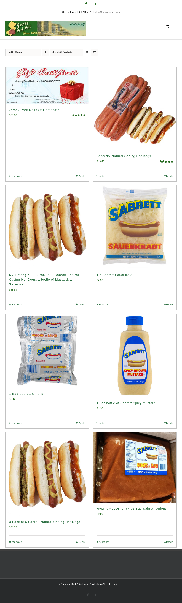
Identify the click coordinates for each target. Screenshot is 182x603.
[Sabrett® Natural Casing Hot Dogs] (134, 108)
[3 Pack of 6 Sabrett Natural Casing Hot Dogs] (47, 474)
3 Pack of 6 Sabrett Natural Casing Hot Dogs (44, 522)
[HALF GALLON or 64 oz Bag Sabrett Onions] (134, 467)
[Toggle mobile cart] (167, 26)
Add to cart (17, 176)
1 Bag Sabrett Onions (26, 393)
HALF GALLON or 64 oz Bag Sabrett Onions (132, 508)
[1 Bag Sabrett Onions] (47, 351)
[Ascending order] (45, 52)
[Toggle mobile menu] (175, 26)
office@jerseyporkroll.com (107, 12)
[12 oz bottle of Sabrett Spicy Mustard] (134, 355)
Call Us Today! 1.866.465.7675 (77, 12)
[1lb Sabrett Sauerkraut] (134, 227)
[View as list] (94, 52)
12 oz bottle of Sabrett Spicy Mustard (126, 403)
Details (82, 176)
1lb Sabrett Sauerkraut (114, 275)
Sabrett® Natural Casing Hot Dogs (124, 156)
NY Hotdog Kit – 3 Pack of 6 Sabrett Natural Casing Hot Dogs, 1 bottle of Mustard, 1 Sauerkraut (44, 279)
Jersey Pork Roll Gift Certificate (34, 110)
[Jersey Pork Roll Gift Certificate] (47, 85)
